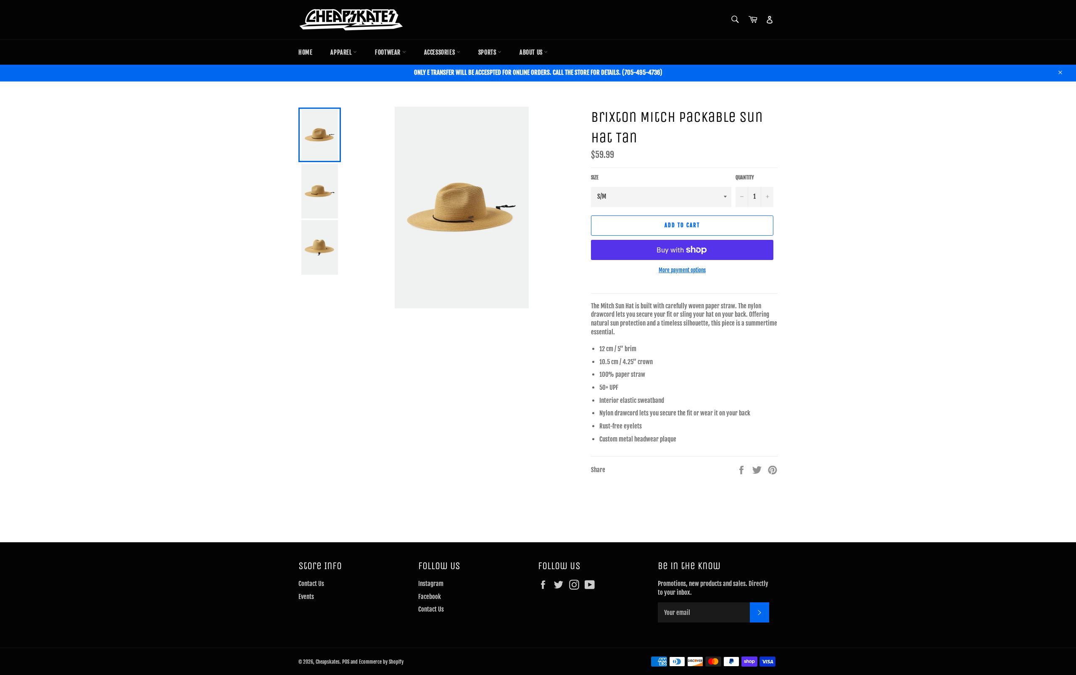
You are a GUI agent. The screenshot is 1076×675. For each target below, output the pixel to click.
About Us (532, 52)
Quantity (745, 177)
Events (306, 597)
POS (345, 662)
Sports (488, 52)
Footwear (388, 52)
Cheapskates (328, 662)
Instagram (430, 584)
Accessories (440, 52)
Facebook (429, 597)
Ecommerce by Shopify (381, 662)
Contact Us (311, 584)
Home (305, 52)
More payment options (682, 270)
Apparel (341, 52)
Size (595, 177)
